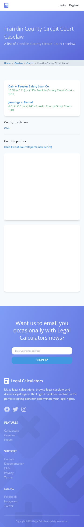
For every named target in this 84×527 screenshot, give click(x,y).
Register (74, 5)
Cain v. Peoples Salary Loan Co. (28, 86)
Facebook (10, 497)
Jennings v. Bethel (20, 102)
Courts (29, 63)
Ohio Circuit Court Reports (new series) (28, 147)
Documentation (14, 464)
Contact (9, 459)
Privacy (9, 473)
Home (7, 63)
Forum (8, 440)
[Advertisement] (42, 187)
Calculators (11, 431)
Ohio (7, 128)
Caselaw (18, 63)
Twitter (8, 506)
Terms (8, 477)
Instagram (11, 501)
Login (62, 5)
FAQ (7, 468)
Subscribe (42, 360)
